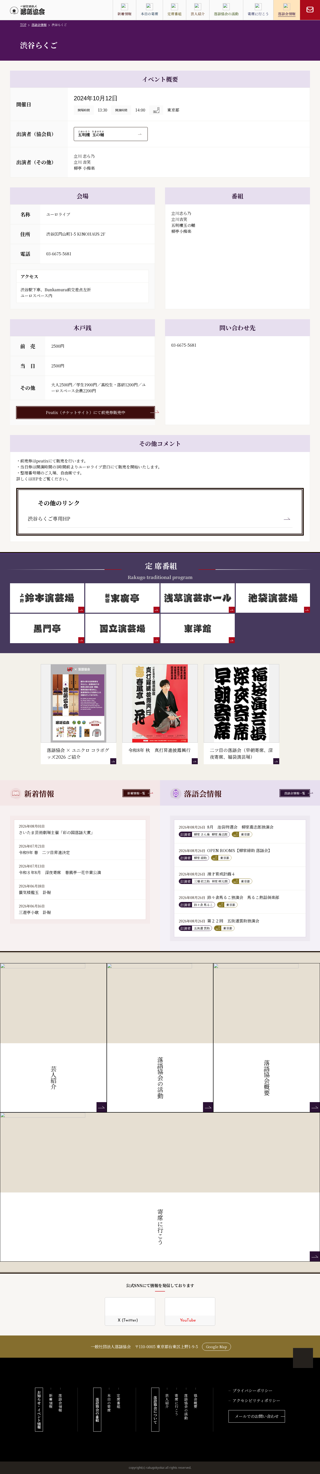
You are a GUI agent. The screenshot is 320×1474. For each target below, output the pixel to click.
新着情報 (50, 1401)
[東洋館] (197, 628)
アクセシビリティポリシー (256, 1400)
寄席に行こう (176, 1405)
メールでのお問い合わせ (257, 1416)
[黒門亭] (47, 628)
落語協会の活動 (186, 1407)
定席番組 (118, 1401)
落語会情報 (39, 24)
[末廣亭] (122, 598)
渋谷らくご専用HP (49, 518)
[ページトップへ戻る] (303, 1358)
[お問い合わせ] (310, 10)
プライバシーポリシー (252, 1390)
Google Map (216, 1346)
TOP (23, 24)
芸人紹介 (167, 1401)
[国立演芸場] (122, 628)
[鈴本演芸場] (47, 598)
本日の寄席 (109, 1403)
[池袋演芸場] (273, 598)
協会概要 (195, 1401)
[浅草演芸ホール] (197, 598)
